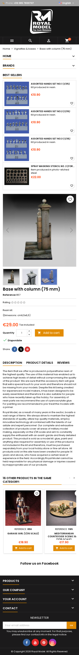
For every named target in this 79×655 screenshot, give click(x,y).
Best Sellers (12, 75)
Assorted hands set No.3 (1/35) (50, 139)
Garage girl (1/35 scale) (23, 533)
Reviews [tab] (63, 363)
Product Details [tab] (39, 363)
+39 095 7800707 (24, 3)
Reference (9, 295)
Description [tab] (12, 363)
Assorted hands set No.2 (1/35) (50, 111)
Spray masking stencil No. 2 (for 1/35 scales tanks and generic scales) (53, 166)
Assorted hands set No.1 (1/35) (50, 84)
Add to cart (49, 333)
